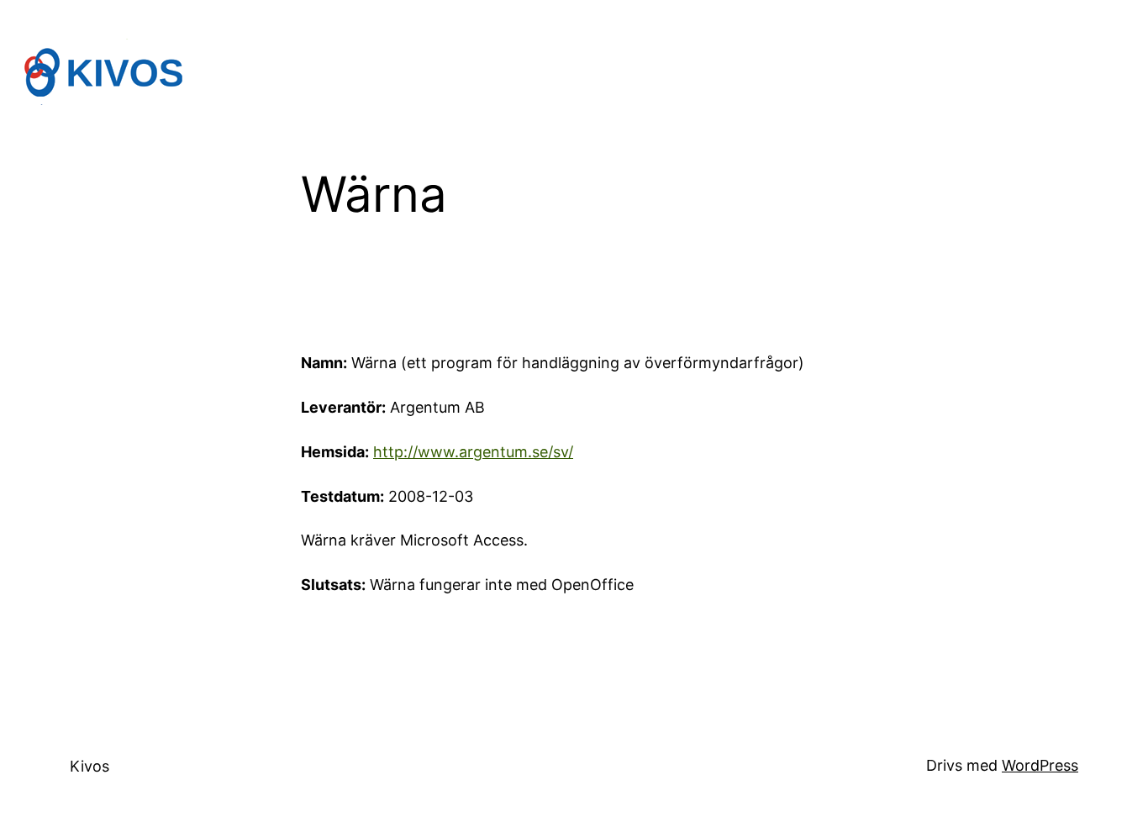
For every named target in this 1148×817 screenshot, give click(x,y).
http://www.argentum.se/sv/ (473, 452)
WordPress (1040, 765)
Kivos (89, 766)
